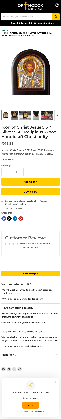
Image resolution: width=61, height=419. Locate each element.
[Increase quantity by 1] (27, 172)
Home (4, 30)
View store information (14, 208)
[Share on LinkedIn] (15, 218)
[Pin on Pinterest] (20, 218)
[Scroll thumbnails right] (56, 115)
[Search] (56, 16)
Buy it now (30, 191)
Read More (7, 159)
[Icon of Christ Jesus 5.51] (6, 115)
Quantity (6, 165)
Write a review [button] (30, 247)
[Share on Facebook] (3, 218)
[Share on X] (9, 218)
